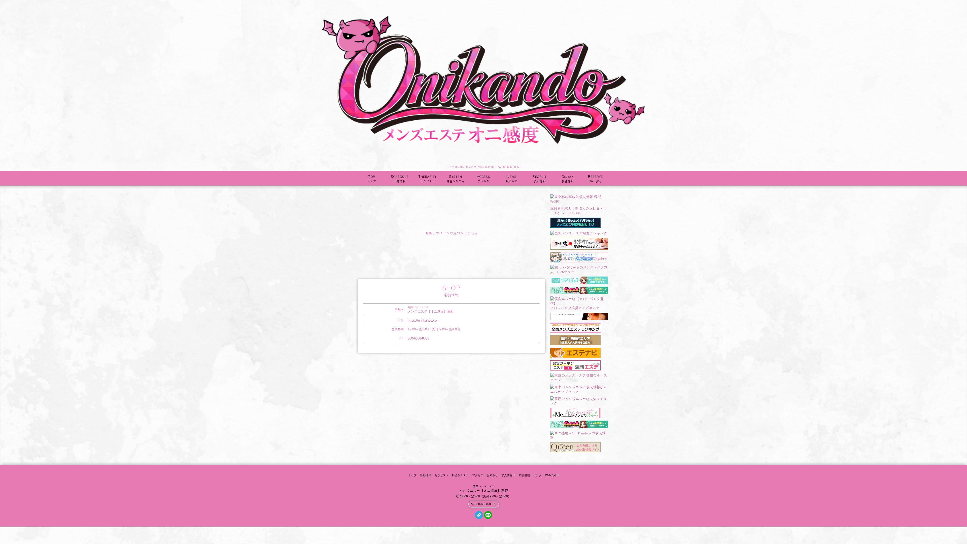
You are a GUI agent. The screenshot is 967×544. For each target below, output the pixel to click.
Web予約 (551, 475)
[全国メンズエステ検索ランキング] (578, 232)
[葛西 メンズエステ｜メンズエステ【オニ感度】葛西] (483, 81)
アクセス (477, 475)
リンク (537, 475)
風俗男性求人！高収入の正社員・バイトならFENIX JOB (578, 210)
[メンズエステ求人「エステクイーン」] (575, 446)
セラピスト (441, 475)
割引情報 (524, 475)
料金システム (460, 475)
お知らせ (492, 475)
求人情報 (507, 475)
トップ (412, 475)
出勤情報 (425, 475)
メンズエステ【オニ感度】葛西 (483, 490)
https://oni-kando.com (423, 320)
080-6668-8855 (511, 166)
